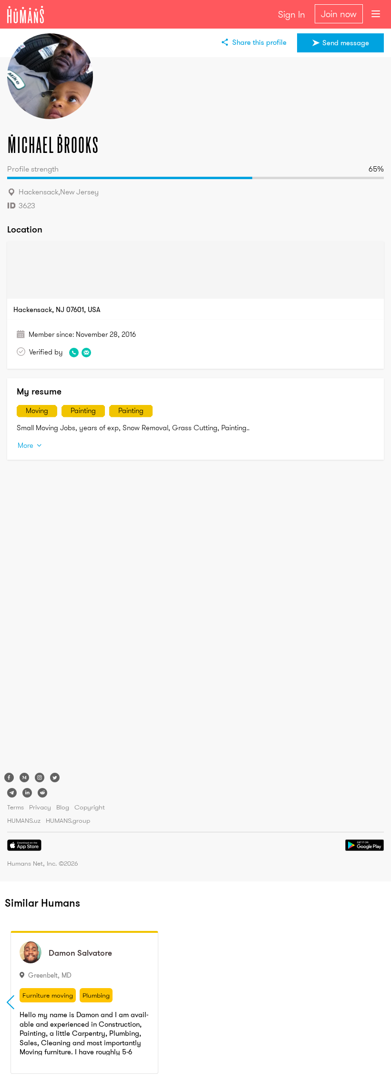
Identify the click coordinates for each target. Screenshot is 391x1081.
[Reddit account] (42, 793)
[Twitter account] (55, 777)
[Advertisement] (45, 618)
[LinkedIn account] (27, 793)
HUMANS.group (68, 820)
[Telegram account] (12, 793)
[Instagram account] (39, 777)
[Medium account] (24, 777)
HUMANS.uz (24, 820)
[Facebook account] (9, 777)
